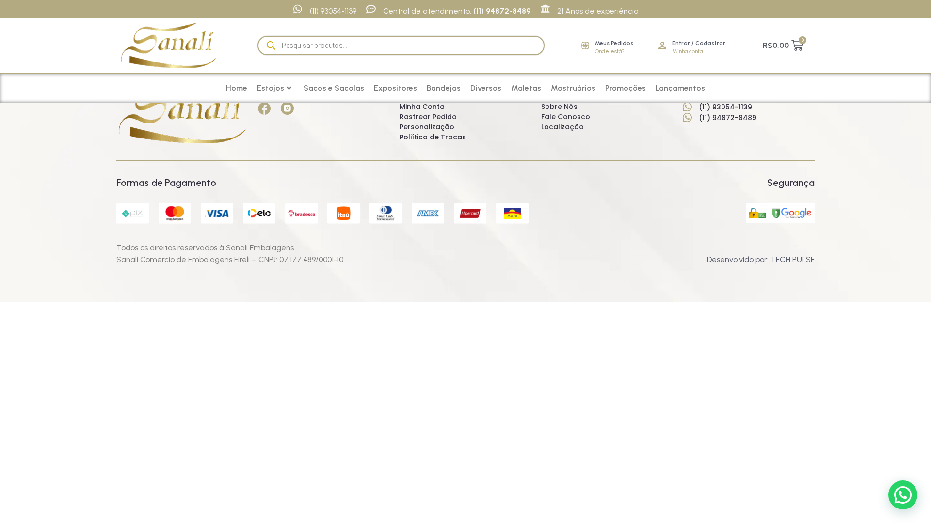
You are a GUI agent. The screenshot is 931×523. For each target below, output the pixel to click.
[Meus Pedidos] (585, 45)
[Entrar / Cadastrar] (662, 45)
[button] (902, 494)
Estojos (270, 87)
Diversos (485, 87)
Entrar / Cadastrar (698, 43)
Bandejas (444, 87)
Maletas (526, 87)
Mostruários (573, 87)
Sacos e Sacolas (334, 87)
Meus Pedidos (614, 43)
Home (236, 87)
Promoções (625, 87)
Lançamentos (680, 87)
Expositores (395, 87)
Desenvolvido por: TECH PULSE (761, 259)
